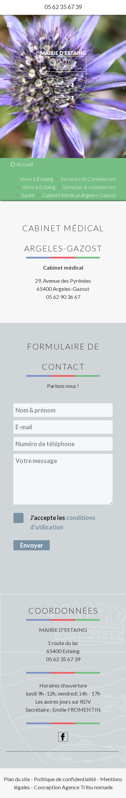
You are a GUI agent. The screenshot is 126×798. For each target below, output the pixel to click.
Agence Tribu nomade (87, 787)
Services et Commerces (88, 179)
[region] (63, 79)
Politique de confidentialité (65, 779)
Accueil (24, 164)
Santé (28, 195)
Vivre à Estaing (36, 179)
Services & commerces (89, 187)
